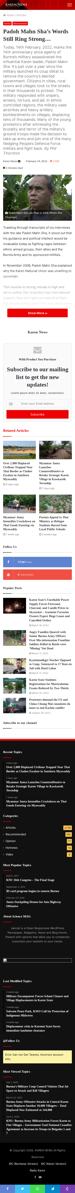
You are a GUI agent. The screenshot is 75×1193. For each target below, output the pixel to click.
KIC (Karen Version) (53, 1163)
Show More (36, 313)
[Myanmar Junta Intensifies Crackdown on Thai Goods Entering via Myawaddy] (19, 504)
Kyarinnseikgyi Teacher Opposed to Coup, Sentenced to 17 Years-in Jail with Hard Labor (50, 664)
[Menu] (69, 5)
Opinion (11, 841)
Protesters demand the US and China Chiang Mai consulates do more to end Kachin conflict (49, 703)
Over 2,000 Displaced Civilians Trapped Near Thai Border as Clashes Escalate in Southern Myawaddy (17, 471)
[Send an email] (19, 161)
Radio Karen (37, 1170)
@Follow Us (11, 1040)
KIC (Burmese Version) (23, 1163)
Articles (21, 15)
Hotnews (12, 847)
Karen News (10, 161)
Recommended (20, 23)
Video (9, 854)
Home (10, 15)
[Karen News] (17, 5)
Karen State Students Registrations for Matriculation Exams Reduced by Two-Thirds (49, 684)
